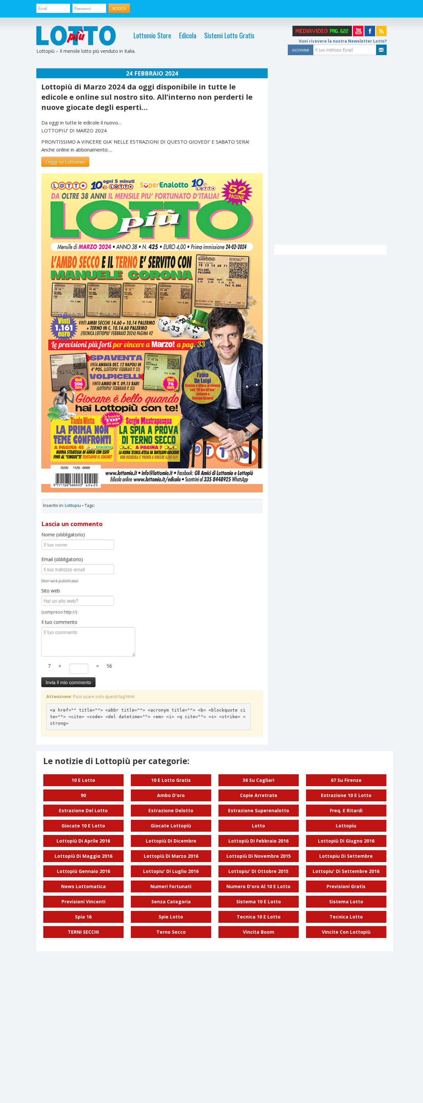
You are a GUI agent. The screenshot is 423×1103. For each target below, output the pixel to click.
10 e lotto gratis (171, 780)
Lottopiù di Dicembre (171, 841)
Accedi (119, 8)
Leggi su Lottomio (65, 161)
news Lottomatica (83, 886)
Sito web (50, 590)
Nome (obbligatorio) (63, 534)
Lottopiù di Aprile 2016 (83, 841)
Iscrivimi (300, 49)
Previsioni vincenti (83, 901)
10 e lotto (83, 780)
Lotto (258, 825)
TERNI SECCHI (83, 932)
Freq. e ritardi (346, 810)
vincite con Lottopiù (346, 932)
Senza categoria (171, 901)
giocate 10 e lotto (83, 825)
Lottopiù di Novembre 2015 (258, 856)
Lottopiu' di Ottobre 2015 (258, 871)
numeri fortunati (170, 886)
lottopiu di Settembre (346, 856)
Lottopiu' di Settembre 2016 (346, 871)
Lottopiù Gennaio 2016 (83, 871)
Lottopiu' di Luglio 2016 (171, 871)
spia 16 (83, 917)
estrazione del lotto (83, 810)
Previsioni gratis (346, 886)
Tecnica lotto (346, 917)
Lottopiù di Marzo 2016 (171, 856)
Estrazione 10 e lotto (346, 795)
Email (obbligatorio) (62, 559)
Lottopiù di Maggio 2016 (83, 856)
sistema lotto (346, 901)
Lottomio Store (152, 35)
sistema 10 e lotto (258, 901)
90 (83, 795)
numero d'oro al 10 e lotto (258, 886)
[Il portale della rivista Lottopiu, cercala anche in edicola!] (76, 36)
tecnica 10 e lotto (259, 917)
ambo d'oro (171, 795)
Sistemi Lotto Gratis (229, 35)
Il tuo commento (59, 622)
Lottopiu (73, 505)
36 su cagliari (258, 780)
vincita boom (258, 932)
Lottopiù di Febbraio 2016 (258, 841)
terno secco (171, 932)
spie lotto (171, 917)
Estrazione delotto (170, 810)
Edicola (187, 35)
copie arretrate (258, 795)
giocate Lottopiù (171, 825)
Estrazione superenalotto (258, 810)
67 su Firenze (346, 780)
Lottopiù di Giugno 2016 (346, 841)
